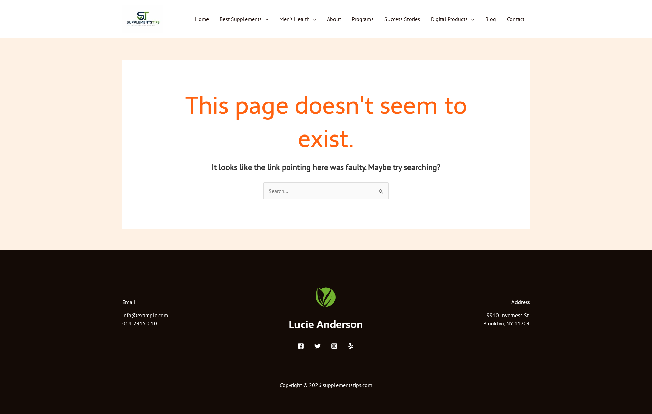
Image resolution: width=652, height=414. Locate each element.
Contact (515, 19)
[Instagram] (334, 346)
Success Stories (402, 19)
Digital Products (449, 19)
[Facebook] (301, 346)
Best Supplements (241, 19)
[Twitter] (317, 346)
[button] (265, 19)
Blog (490, 19)
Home (202, 19)
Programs (363, 19)
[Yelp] (351, 346)
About (334, 19)
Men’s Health (294, 19)
